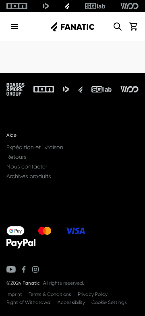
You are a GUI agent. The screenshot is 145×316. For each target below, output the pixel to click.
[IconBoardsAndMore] (15, 89)
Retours (16, 157)
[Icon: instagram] (35, 269)
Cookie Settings (109, 302)
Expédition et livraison (34, 147)
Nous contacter (26, 166)
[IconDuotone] (46, 6)
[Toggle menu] (14, 26)
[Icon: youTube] (11, 269)
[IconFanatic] (67, 6)
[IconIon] (16, 6)
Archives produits (28, 176)
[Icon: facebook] (24, 269)
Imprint (14, 294)
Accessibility (71, 302)
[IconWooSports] (129, 6)
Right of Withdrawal (28, 302)
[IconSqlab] (95, 6)
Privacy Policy (93, 294)
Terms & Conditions (50, 294)
